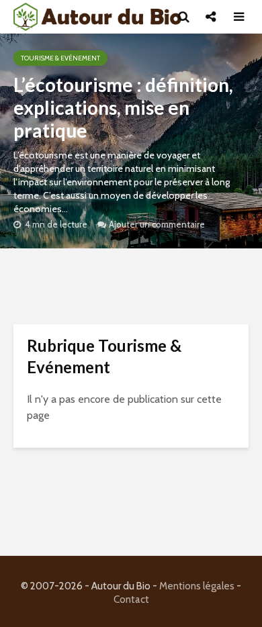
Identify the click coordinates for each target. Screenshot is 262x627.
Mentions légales (196, 586)
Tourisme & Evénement (60, 58)
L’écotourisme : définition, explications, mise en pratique (123, 107)
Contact (131, 599)
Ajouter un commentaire (157, 224)
